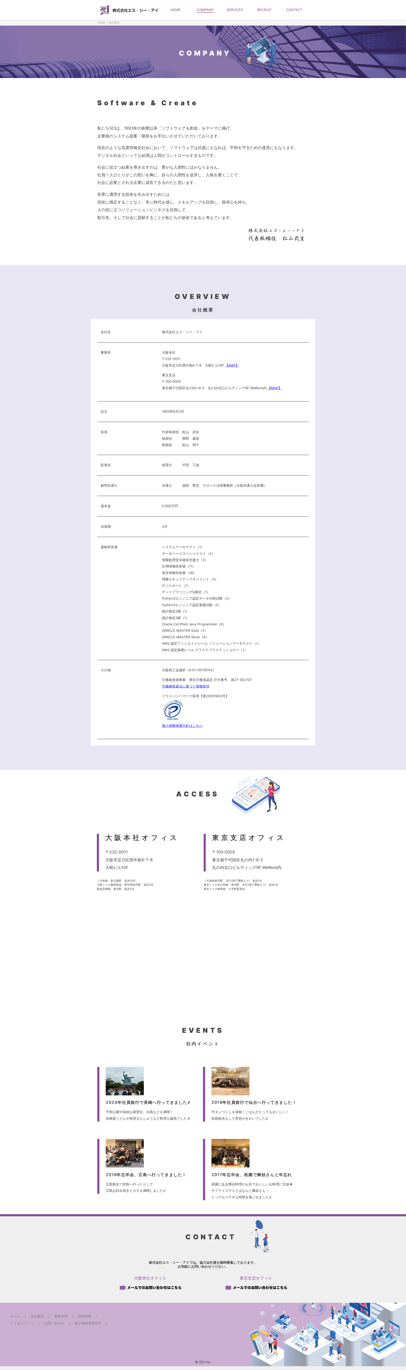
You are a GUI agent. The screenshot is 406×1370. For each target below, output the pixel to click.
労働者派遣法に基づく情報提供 (185, 686)
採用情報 (84, 1316)
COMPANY (205, 10)
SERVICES (235, 10)
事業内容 (61, 1316)
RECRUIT (264, 10)
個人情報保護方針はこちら (182, 725)
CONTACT (294, 10)
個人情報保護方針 (88, 1323)
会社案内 (37, 1316)
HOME (175, 10)
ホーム (15, 1316)
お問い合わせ (54, 1323)
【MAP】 (232, 365)
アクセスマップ (22, 1323)
